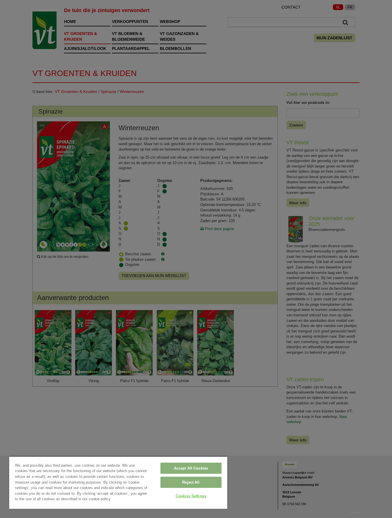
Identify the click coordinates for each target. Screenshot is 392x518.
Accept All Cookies (191, 468)
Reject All (190, 482)
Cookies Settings (191, 496)
